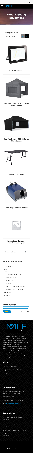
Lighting (7, 272)
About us (14, 366)
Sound (6, 292)
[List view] (27, 36)
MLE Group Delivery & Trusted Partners (15, 424)
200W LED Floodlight (16, 70)
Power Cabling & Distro (13, 290)
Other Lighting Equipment (14, 286)
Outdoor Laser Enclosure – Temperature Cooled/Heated (16, 242)
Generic (8, 280)
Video (6, 295)
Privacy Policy (7, 380)
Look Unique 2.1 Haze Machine (16, 208)
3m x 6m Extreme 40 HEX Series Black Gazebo (16, 140)
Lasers (6, 269)
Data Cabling (10, 277)
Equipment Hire (9, 370)
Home (6, 366)
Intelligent (9, 283)
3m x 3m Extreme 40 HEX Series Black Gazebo (16, 105)
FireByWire (7, 266)
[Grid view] (23, 36)
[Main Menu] (2, 6)
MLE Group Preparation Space (12, 417)
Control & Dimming (12, 274)
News (19, 370)
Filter (7, 311)
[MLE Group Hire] (9, 6)
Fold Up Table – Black (16, 174)
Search (26, 252)
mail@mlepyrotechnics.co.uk (14, 403)
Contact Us (7, 373)
